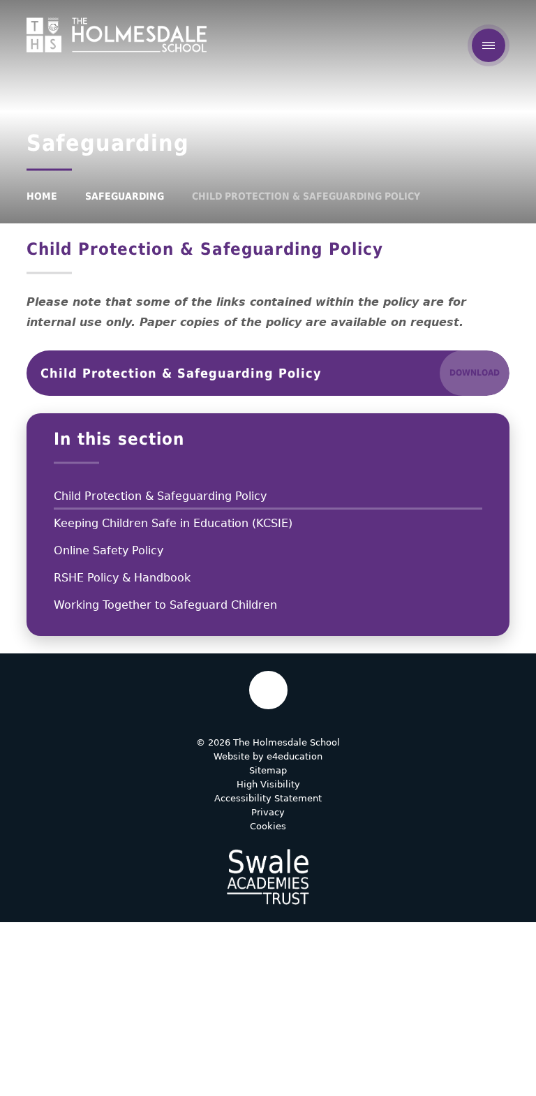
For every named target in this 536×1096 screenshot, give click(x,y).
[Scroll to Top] (268, 690)
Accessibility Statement (268, 798)
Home (42, 196)
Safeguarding (124, 196)
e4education (294, 756)
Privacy (268, 812)
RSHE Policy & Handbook (122, 577)
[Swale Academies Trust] (268, 877)
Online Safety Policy (108, 550)
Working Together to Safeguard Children (165, 605)
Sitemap (268, 770)
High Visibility (268, 784)
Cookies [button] (268, 826)
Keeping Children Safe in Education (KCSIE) (173, 523)
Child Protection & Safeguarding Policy (306, 196)
